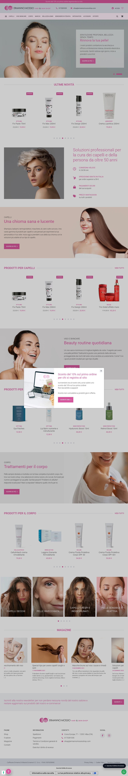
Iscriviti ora (65, 400)
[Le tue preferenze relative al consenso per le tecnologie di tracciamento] (3, 772)
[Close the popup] (101, 371)
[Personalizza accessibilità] (8, 771)
